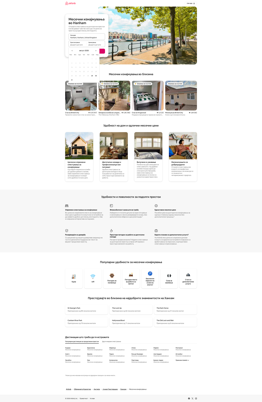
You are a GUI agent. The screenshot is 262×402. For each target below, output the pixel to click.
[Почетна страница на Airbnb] (70, 3)
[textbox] (77, 45)
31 (72, 80)
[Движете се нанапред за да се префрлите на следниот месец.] (95, 50)
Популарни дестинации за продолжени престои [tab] (82, 341)
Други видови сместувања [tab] (111, 341)
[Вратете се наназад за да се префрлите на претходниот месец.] (72, 50)
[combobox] (86, 37)
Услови (92, 398)
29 (92, 76)
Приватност (84, 398)
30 (96, 76)
